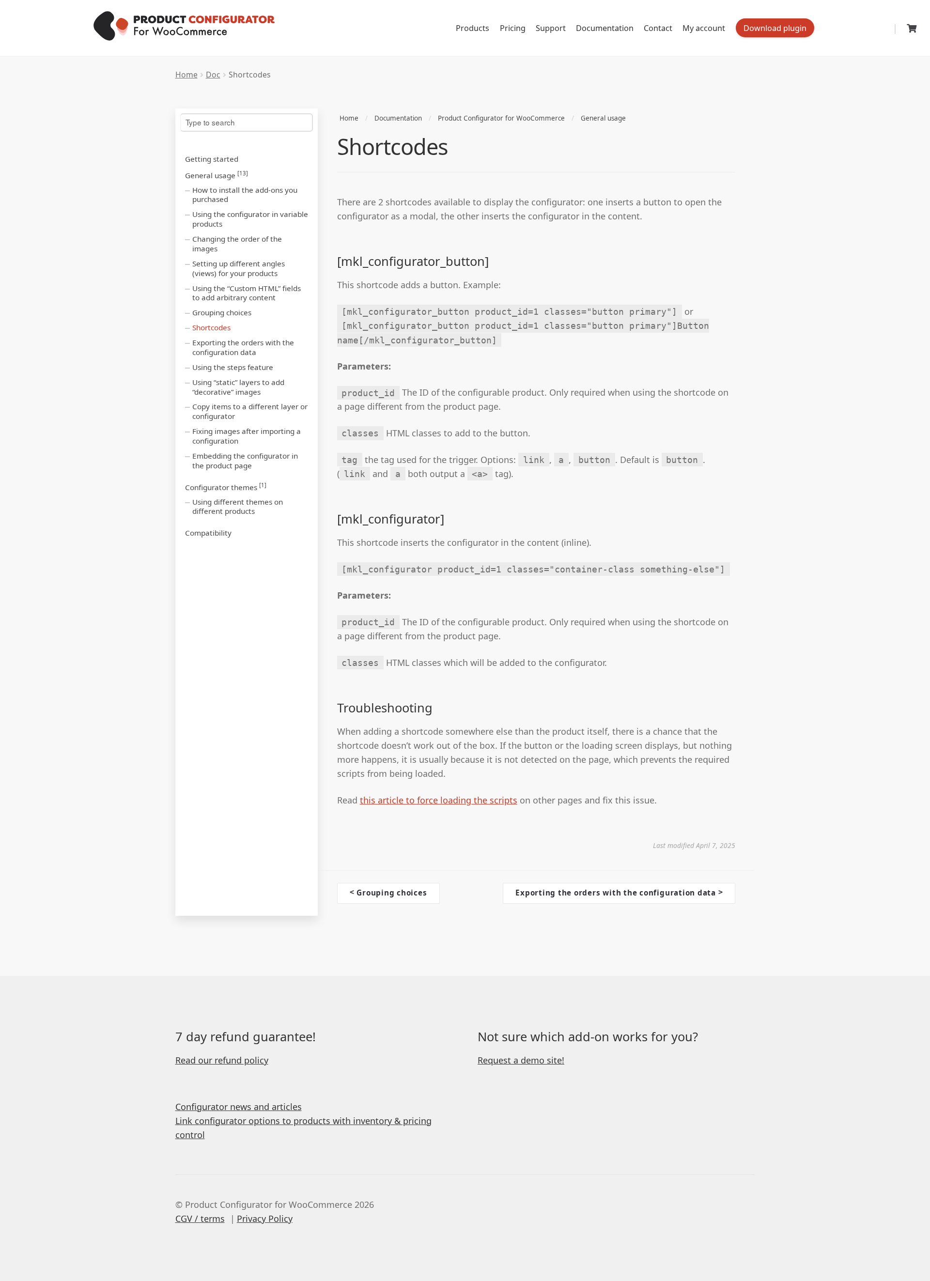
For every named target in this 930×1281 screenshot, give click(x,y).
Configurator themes (225, 486)
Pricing (513, 28)
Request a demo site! (521, 1060)
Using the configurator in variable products (250, 219)
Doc (213, 74)
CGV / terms (200, 1218)
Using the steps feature (232, 367)
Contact (658, 28)
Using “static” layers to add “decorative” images (238, 387)
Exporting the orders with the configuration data (243, 347)
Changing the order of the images (237, 243)
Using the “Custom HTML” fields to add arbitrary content (246, 293)
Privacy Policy (265, 1218)
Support (551, 28)
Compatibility (208, 533)
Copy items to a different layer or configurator (250, 411)
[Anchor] (497, 261)
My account (703, 28)
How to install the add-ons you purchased (244, 194)
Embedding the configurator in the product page (245, 460)
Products (472, 28)
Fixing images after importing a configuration (246, 436)
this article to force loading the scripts (438, 800)
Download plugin (775, 28)
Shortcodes (211, 327)
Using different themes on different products (237, 506)
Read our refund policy (221, 1060)
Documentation (605, 28)
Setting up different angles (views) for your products (238, 268)
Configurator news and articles (238, 1106)
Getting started (211, 159)
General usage (216, 175)
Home (186, 74)
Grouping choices (221, 312)
